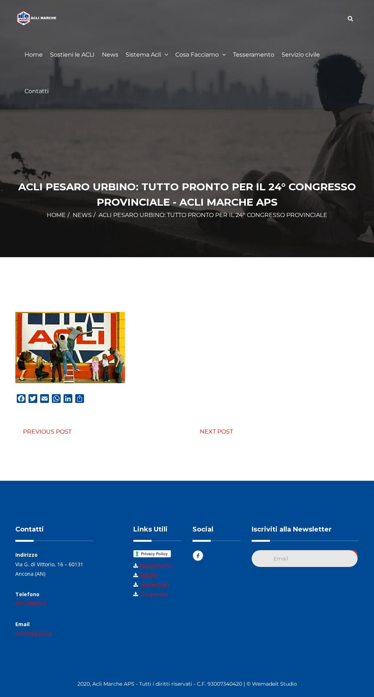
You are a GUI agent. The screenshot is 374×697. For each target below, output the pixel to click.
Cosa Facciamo (197, 54)
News (110, 54)
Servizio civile (301, 54)
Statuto (148, 575)
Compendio (154, 594)
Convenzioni (154, 584)
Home (33, 54)
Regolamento (156, 565)
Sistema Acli (144, 54)
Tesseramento (253, 54)
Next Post (216, 431)
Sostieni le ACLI (72, 54)
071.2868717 (30, 603)
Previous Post (47, 431)
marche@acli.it (33, 633)
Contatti (36, 91)
